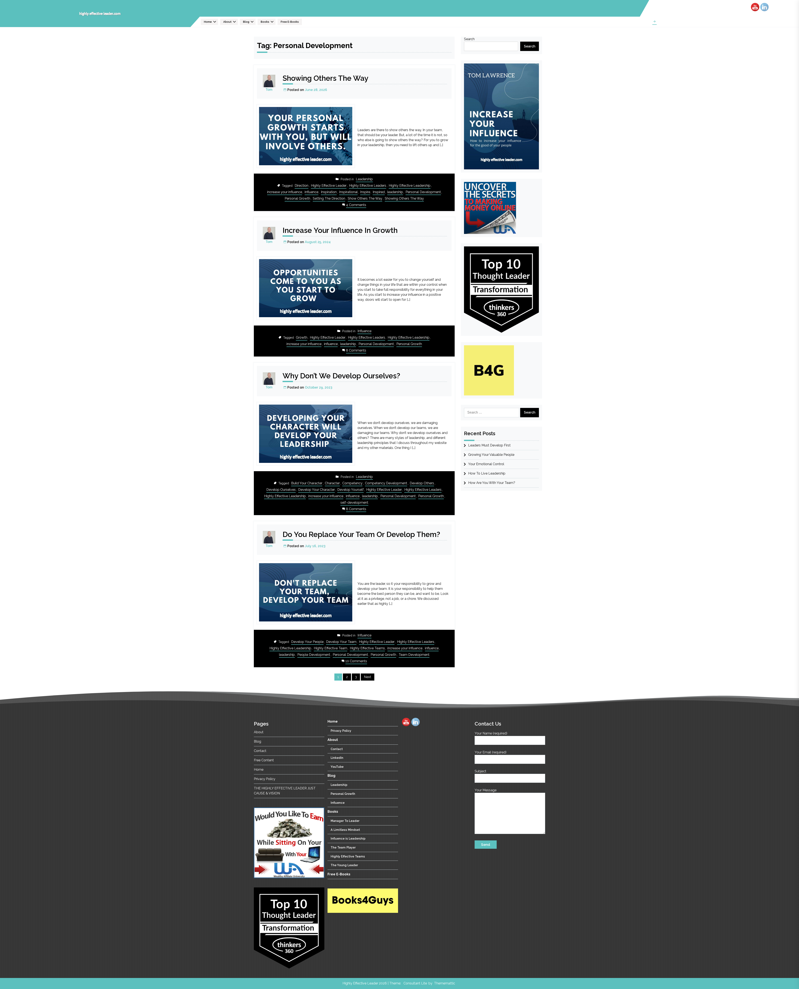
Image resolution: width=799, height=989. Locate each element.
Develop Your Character (316, 490)
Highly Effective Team (330, 648)
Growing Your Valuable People (491, 455)
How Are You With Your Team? (491, 483)
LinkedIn (337, 757)
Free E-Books (290, 21)
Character (332, 483)
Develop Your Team (341, 642)
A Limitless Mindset (345, 829)
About (227, 21)
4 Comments (356, 205)
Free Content (264, 760)
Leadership (364, 179)
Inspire (365, 192)
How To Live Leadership (486, 473)
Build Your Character (306, 483)
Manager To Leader (345, 821)
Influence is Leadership (348, 838)
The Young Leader (344, 865)
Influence (364, 331)
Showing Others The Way (325, 78)
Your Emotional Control (486, 464)
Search (469, 39)
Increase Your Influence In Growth (340, 230)
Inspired (379, 192)
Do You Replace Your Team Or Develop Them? (361, 534)
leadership (395, 192)
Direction (301, 186)
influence (311, 192)
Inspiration (329, 192)
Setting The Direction (329, 198)
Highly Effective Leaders (367, 186)
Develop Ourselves (281, 490)
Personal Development (423, 192)
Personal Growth (297, 198)
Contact (260, 751)
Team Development (414, 655)
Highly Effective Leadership (410, 186)
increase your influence (284, 192)
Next (367, 677)
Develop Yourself (350, 490)
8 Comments (356, 350)
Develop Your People (307, 642)
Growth (301, 337)
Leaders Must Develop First (489, 445)
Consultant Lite (415, 983)
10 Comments (356, 661)
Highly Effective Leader (328, 186)
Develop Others (422, 483)
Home (208, 21)
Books (265, 21)
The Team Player (343, 847)
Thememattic (444, 983)
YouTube (337, 766)
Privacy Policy (264, 779)
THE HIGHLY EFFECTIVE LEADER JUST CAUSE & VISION (285, 790)
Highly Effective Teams (367, 648)
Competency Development (386, 483)
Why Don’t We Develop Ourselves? (341, 375)
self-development (354, 502)
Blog (246, 21)
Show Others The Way (365, 198)
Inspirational (348, 192)
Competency (352, 483)
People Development (313, 655)
